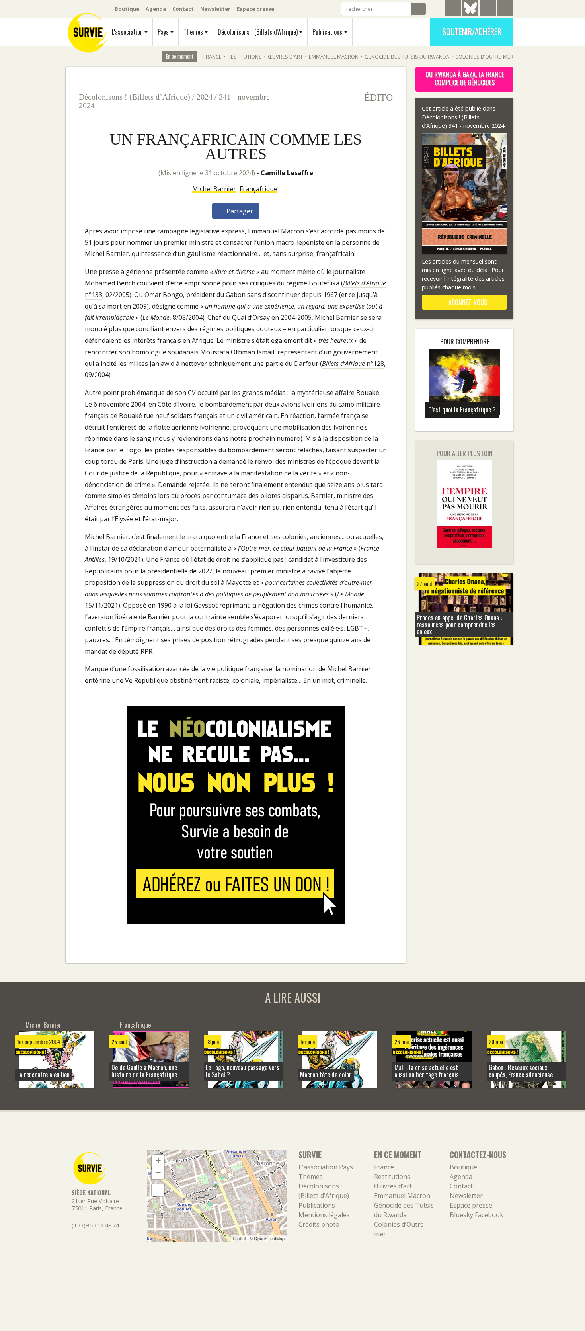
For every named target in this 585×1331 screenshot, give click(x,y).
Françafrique (258, 188)
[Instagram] (505, 9)
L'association (127, 32)
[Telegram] (453, 9)
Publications (327, 32)
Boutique (127, 8)
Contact (183, 8)
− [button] (158, 1173)
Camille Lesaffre (287, 172)
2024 (205, 96)
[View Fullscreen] (158, 1190)
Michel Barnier (214, 188)
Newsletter (215, 8)
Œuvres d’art (285, 56)
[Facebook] (488, 9)
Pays (163, 32)
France (212, 56)
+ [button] (158, 1161)
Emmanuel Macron (334, 56)
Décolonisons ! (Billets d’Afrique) (258, 32)
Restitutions (245, 56)
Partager (239, 211)
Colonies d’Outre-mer (484, 56)
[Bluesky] (470, 14)
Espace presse (255, 8)
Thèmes (193, 32)
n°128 (353, 363)
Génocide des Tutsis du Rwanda (407, 56)
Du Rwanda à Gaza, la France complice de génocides (464, 78)
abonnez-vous (467, 302)
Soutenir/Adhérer (471, 31)
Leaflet (239, 1238)
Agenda (156, 8)
